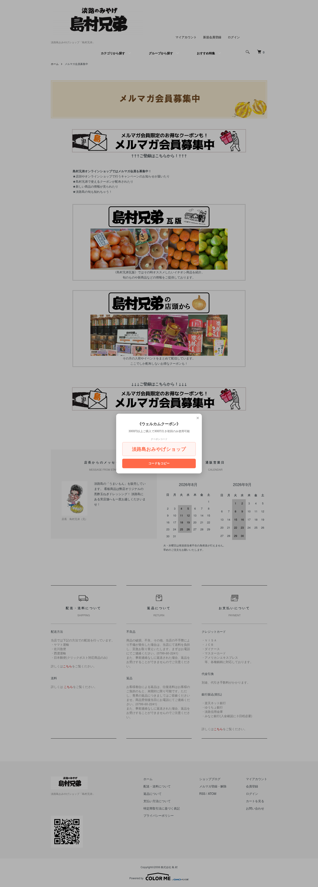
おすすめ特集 (206, 53)
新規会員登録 (212, 37)
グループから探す (161, 53)
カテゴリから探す (113, 53)
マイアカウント (186, 37)
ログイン (234, 37)
